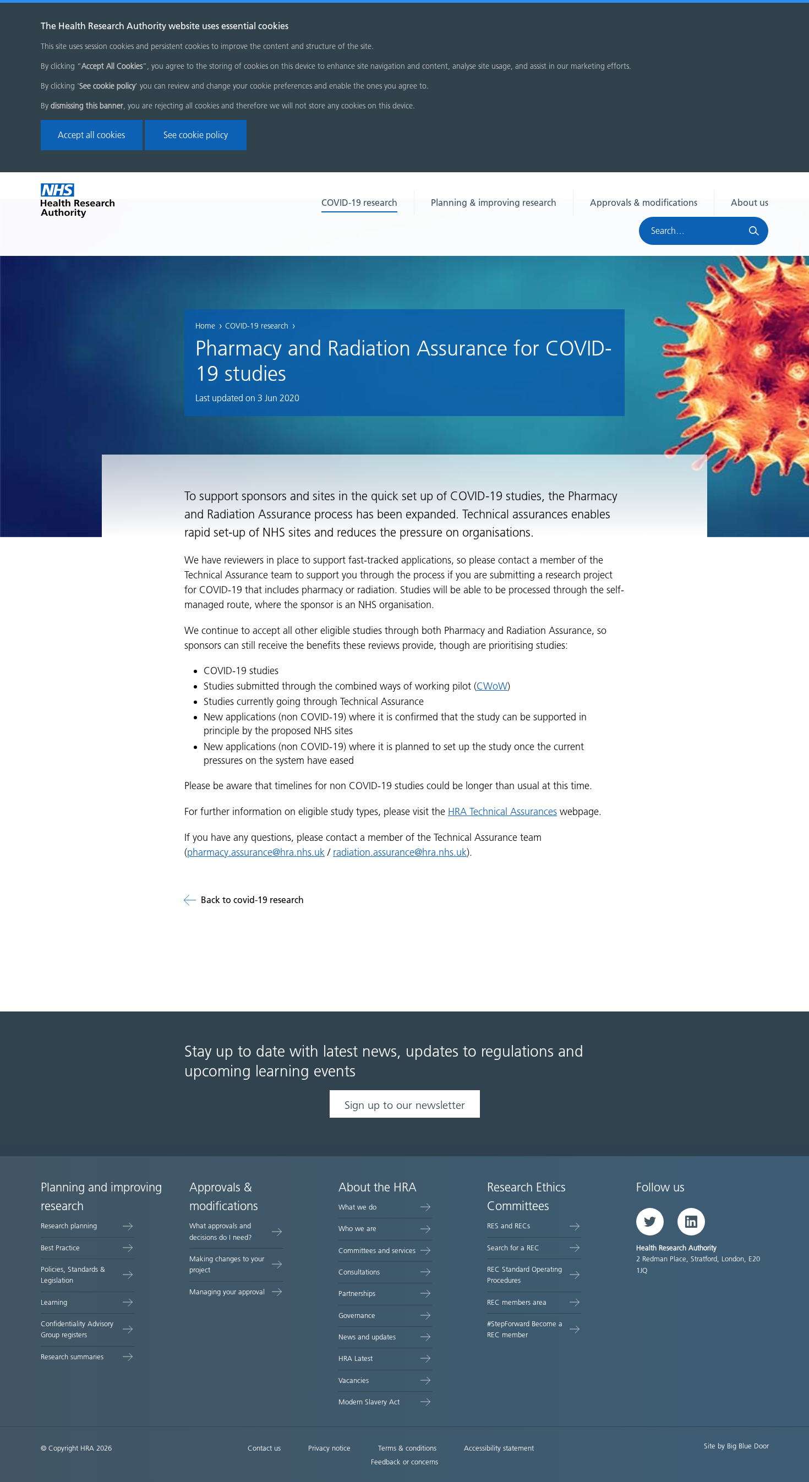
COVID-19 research (359, 203)
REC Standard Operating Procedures (524, 1274)
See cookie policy (195, 135)
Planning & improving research (493, 203)
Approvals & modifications (643, 203)
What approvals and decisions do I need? (220, 1231)
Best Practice (60, 1248)
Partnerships (356, 1293)
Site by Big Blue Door (736, 1446)
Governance (356, 1315)
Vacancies (353, 1380)
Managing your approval (227, 1292)
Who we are (357, 1228)
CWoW (492, 686)
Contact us (264, 1448)
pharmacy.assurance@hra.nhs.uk (256, 852)
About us (749, 203)
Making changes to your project (226, 1264)
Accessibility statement (499, 1448)
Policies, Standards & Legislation (73, 1274)
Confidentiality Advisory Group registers (77, 1329)
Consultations (359, 1272)
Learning (54, 1302)
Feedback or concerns (404, 1462)
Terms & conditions (407, 1448)
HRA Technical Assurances (502, 812)
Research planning (69, 1226)
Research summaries (72, 1357)
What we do (357, 1207)
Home (205, 326)
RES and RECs (508, 1226)
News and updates (367, 1337)
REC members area (516, 1302)
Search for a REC (513, 1248)
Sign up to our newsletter (405, 1105)
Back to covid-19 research (252, 900)
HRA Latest (355, 1358)
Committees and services (377, 1250)
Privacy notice (329, 1448)
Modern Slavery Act (369, 1402)
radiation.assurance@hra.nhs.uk (400, 852)
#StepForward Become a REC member (524, 1329)
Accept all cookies (91, 135)
